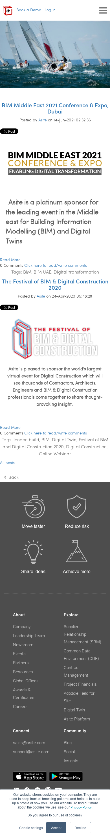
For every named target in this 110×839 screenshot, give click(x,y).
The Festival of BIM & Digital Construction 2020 (55, 284)
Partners (21, 662)
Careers (20, 706)
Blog (68, 742)
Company (21, 626)
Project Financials (80, 684)
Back (13, 477)
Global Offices (26, 680)
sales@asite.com (29, 742)
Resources (23, 671)
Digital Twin (64, 439)
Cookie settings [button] (31, 827)
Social (69, 751)
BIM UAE (42, 272)
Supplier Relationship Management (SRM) (82, 634)
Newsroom (23, 644)
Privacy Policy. (82, 807)
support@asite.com (31, 751)
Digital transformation (76, 272)
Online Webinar (55, 453)
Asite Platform (77, 719)
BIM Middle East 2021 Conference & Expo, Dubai (55, 108)
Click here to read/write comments (55, 265)
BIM (27, 272)
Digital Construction (86, 446)
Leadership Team (29, 635)
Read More (10, 259)
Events (19, 653)
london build (26, 439)
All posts (7, 462)
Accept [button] (56, 827)
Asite (42, 120)
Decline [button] (80, 827)
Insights (71, 760)
